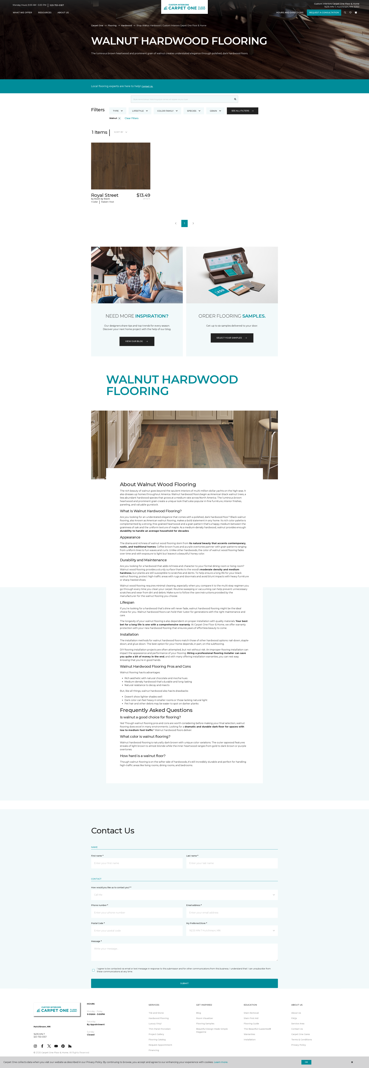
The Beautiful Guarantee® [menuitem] (257, 1029)
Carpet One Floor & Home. (55, 1052)
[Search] (235, 99)
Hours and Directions (289, 12)
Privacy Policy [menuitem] (298, 1045)
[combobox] (181, 99)
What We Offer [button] (22, 12)
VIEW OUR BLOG (134, 341)
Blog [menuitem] (198, 1013)
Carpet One (97, 25)
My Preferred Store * (196, 923)
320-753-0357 (57, 5)
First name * (97, 856)
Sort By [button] (118, 132)
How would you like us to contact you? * (111, 887)
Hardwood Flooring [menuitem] (159, 1018)
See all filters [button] (240, 110)
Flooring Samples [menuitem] (205, 1023)
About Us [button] (63, 12)
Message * (96, 941)
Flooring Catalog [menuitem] (157, 1039)
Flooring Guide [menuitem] (251, 1023)
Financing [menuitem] (154, 1050)
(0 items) (356, 13)
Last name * (192, 856)
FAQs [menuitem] (294, 1018)
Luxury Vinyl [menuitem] (155, 1023)
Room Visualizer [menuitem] (204, 1018)
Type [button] (116, 111)
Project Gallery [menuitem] (156, 1034)
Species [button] (191, 111)
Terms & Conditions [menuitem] (301, 1039)
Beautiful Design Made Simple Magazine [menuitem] (212, 1030)
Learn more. (221, 1062)
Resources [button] (44, 12)
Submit (184, 983)
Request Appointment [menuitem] (160, 1045)
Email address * (194, 905)
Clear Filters (132, 118)
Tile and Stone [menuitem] (156, 1013)
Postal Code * (98, 923)
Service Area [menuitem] (297, 1023)
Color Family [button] (165, 111)
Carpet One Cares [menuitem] (300, 1034)
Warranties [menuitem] (249, 1034)
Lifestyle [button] (138, 111)
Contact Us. (147, 86)
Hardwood (126, 25)
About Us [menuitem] (296, 1013)
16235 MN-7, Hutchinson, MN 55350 (341, 6)
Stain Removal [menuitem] (251, 1013)
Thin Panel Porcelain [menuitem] (160, 1029)
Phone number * (99, 905)
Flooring (112, 25)
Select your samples (229, 337)
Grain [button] (213, 111)
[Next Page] (193, 223)
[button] (345, 13)
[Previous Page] (175, 223)
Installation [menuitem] (250, 1039)
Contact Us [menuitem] (297, 1029)
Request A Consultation (324, 12)
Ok (306, 1062)
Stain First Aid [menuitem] (251, 1018)
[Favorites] (350, 13)
